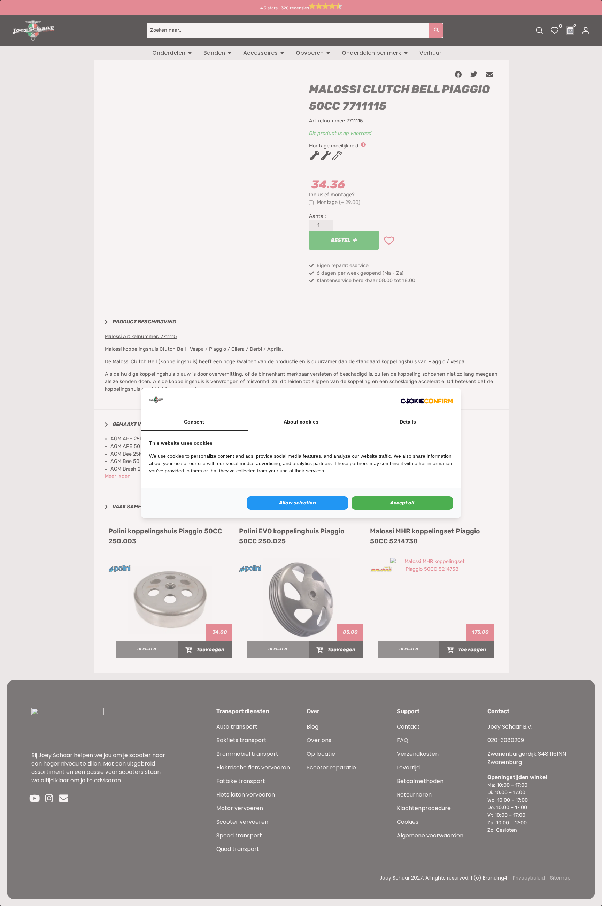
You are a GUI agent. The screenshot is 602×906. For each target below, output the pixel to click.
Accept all (402, 503)
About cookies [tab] (301, 422)
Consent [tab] (194, 422)
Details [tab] (408, 422)
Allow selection (297, 503)
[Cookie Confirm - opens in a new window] (427, 401)
